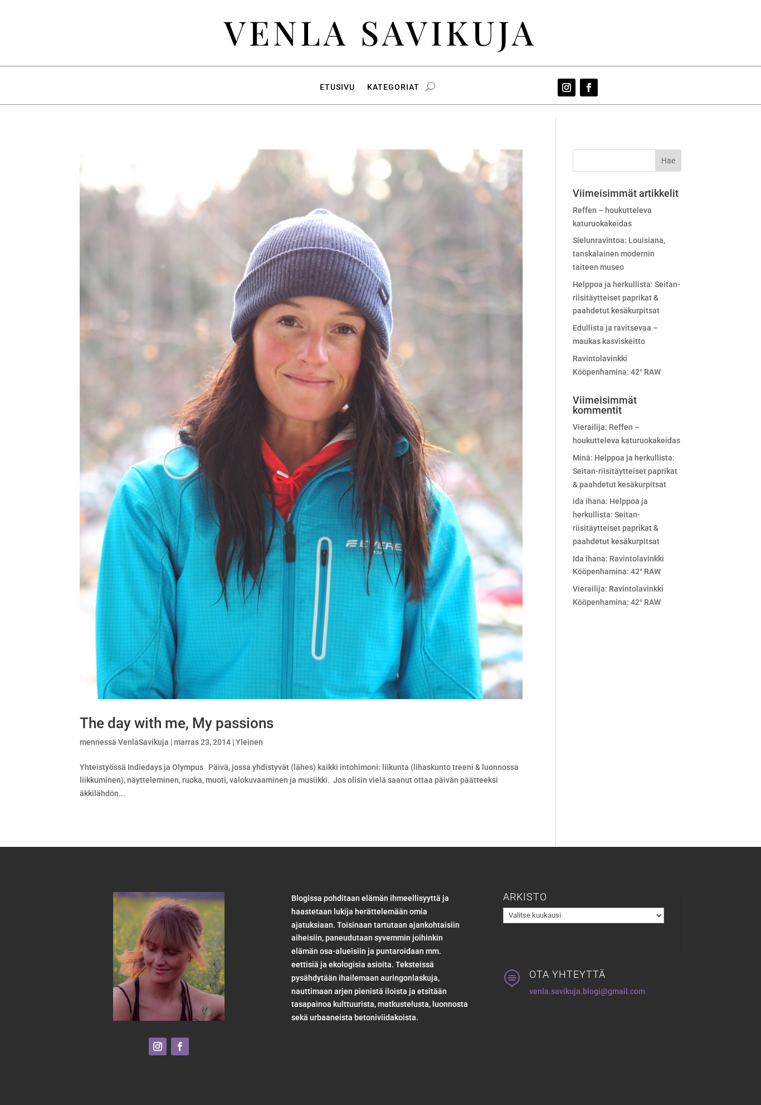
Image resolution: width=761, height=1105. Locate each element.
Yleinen (249, 742)
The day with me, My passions (177, 723)
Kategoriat (393, 87)
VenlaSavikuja (143, 742)
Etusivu (337, 87)
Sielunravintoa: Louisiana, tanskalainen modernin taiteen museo (619, 254)
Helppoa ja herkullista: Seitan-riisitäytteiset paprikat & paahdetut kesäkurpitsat (626, 298)
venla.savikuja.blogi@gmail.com (587, 991)
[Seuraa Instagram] (566, 87)
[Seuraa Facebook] (589, 87)
